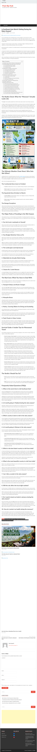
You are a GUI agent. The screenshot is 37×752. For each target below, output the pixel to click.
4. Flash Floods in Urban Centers (8, 79)
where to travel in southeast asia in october (20, 519)
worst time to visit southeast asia (7, 520)
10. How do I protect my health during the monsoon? (12, 93)
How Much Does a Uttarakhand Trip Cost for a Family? (11, 631)
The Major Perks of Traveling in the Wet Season (10, 68)
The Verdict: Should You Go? (7, 81)
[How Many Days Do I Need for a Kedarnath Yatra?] (8, 552)
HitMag (34, 750)
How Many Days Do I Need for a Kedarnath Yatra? (10, 701)
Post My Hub (7, 6)
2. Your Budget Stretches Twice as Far (9, 70)
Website (3, 679)
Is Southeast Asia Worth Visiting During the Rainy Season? (12, 699)
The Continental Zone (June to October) (9, 65)
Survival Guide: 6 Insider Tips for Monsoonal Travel (10, 80)
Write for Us (4, 737)
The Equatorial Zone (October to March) (9, 66)
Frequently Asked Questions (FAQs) (8, 82)
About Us (3, 733)
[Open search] (34, 25)
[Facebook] (33, 2)
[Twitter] (32, 2)
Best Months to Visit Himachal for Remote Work (10, 548)
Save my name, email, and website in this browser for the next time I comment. (17, 685)
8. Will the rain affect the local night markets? (10, 91)
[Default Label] (14, 737)
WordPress (30, 750)
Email (3, 675)
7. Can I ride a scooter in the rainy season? (10, 90)
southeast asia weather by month (7, 519)
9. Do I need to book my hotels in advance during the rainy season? (13, 92)
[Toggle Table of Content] (21, 61)
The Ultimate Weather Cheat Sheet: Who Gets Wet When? (11, 64)
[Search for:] (18, 692)
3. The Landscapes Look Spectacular (9, 71)
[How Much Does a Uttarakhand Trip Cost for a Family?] (18, 594)
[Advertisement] (18, 17)
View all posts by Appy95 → (13, 645)
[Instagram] (34, 2)
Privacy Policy (4, 735)
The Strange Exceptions (7, 67)
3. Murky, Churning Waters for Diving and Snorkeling (11, 78)
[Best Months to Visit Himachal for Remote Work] (18, 536)
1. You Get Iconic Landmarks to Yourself (9, 69)
